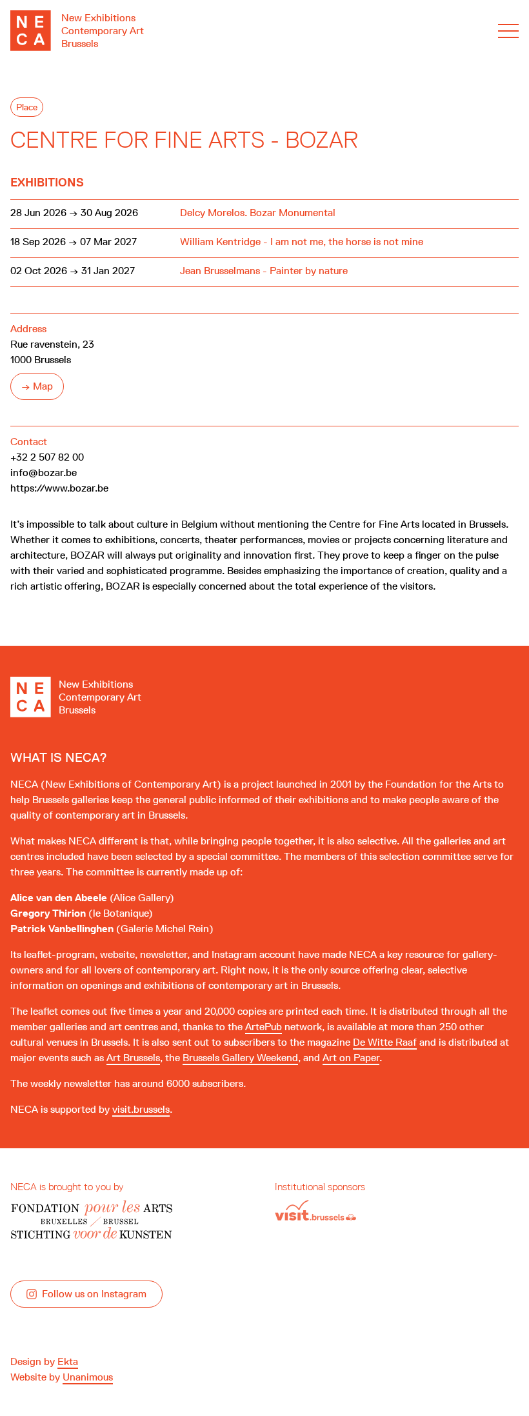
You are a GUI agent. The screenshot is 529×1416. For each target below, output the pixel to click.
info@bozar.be (43, 472)
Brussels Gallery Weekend (240, 1058)
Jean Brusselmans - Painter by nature (264, 270)
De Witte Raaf (385, 1042)
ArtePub (263, 1027)
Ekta (67, 1361)
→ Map (37, 386)
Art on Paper (351, 1058)
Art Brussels (133, 1058)
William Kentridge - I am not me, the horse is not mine (301, 241)
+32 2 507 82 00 (47, 457)
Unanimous (88, 1377)
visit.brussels (141, 1109)
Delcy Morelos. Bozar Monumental (257, 212)
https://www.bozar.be (59, 488)
